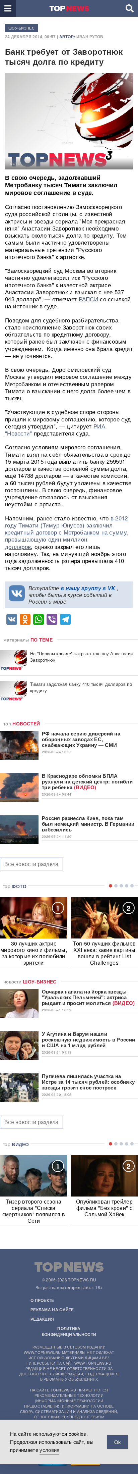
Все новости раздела (31, 864)
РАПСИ (88, 299)
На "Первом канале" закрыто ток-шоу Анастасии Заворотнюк (81, 656)
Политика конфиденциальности (69, 1331)
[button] (8, 8)
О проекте (42, 1300)
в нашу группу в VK (88, 588)
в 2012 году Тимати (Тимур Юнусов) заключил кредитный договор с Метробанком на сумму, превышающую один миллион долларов (67, 532)
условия (49, 1449)
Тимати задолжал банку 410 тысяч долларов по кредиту (81, 687)
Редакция (42, 1319)
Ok (117, 1441)
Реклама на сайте (52, 1310)
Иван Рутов (90, 37)
